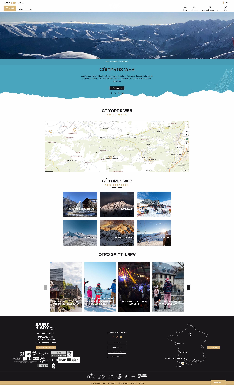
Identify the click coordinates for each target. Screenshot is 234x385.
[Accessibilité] (223, 2)
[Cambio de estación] (14, 3)
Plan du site (111, 383)
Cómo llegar (214, 347)
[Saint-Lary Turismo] (117, 6)
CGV (104, 383)
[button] (25, 9)
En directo (225, 10)
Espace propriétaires (117, 352)
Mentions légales (95, 383)
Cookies (141, 383)
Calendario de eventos (210, 10)
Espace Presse (117, 347)
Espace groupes (117, 356)
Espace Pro (117, 343)
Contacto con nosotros (46, 347)
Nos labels (133, 383)
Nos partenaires (122, 383)
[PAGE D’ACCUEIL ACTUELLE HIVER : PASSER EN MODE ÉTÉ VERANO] (13, 3)
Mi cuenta (194, 10)
